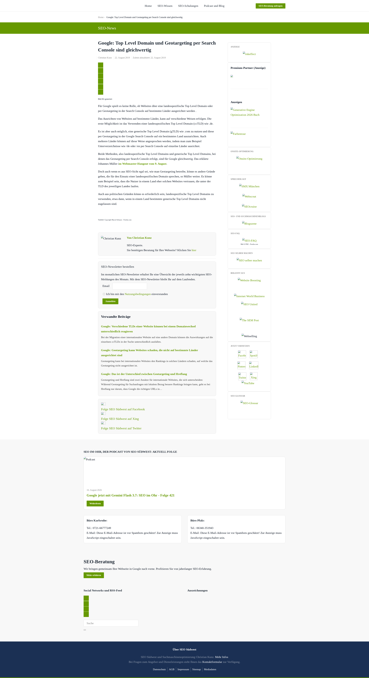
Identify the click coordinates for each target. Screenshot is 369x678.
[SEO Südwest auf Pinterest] (242, 365)
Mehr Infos (221, 657)
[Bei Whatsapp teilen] (100, 86)
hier (194, 250)
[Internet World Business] (249, 295)
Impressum (183, 669)
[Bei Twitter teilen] (100, 65)
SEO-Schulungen (188, 5)
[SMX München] (249, 185)
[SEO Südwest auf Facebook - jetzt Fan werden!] (243, 354)
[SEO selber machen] (249, 260)
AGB (171, 669)
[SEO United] (249, 304)
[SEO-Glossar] (249, 402)
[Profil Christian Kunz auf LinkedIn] (255, 365)
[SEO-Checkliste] (249, 53)
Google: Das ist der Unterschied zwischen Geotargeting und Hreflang (144, 374)
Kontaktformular (212, 661)
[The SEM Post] (249, 319)
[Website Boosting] (249, 279)
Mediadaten (210, 669)
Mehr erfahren (93, 575)
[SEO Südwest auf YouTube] (249, 382)
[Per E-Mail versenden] (100, 92)
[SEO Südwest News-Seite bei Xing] (255, 376)
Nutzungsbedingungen (138, 294)
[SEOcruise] (249, 206)
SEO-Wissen (165, 5)
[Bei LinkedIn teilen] (100, 76)
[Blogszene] (249, 223)
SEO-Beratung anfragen (271, 6)
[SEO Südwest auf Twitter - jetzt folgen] (243, 376)
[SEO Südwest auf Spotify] (255, 354)
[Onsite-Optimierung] (249, 158)
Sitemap (196, 669)
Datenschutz (159, 669)
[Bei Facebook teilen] (100, 70)
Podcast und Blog (214, 5)
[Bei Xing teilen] (100, 81)
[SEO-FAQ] (249, 240)
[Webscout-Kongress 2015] (249, 196)
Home (148, 5)
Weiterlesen (95, 503)
